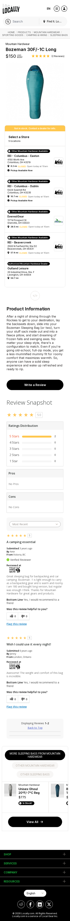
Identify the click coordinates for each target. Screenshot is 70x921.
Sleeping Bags (59, 35)
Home (11, 32)
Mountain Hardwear (47, 32)
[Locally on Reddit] (21, 904)
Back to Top (35, 728)
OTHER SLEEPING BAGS (35, 774)
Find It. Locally (55, 21)
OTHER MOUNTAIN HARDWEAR (35, 765)
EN (48, 8)
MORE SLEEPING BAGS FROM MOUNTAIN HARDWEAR (35, 755)
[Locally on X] (49, 904)
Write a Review (35, 385)
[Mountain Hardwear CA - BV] (15, 569)
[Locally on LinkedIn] (39, 904)
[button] (36, 162)
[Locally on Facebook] (30, 904)
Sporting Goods (12, 35)
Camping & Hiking (36, 35)
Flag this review (17, 624)
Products (24, 32)
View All (32, 822)
